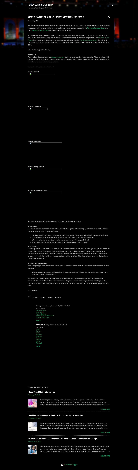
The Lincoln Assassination (88, 40)
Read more (105, 409)
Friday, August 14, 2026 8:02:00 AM (56, 325)
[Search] (113, 5)
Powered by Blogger (70, 465)
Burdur (38, 338)
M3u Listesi (40, 312)
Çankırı (38, 331)
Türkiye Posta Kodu (42, 317)
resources (58, 297)
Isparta (38, 339)
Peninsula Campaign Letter (96, 28)
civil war (35, 297)
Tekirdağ (39, 343)
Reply (38, 320)
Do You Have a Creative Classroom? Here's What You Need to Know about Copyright (62, 439)
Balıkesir (39, 336)
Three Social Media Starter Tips (41, 392)
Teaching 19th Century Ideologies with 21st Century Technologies (55, 415)
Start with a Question (41, 4)
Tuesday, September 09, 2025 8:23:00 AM (58, 306)
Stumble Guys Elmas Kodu (45, 316)
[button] (108, 17)
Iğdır (37, 333)
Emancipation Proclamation (40, 30)
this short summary (57, 57)
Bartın (38, 341)
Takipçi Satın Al (41, 310)
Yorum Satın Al (41, 314)
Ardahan (39, 334)
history (43, 297)
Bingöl (38, 329)
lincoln (50, 297)
